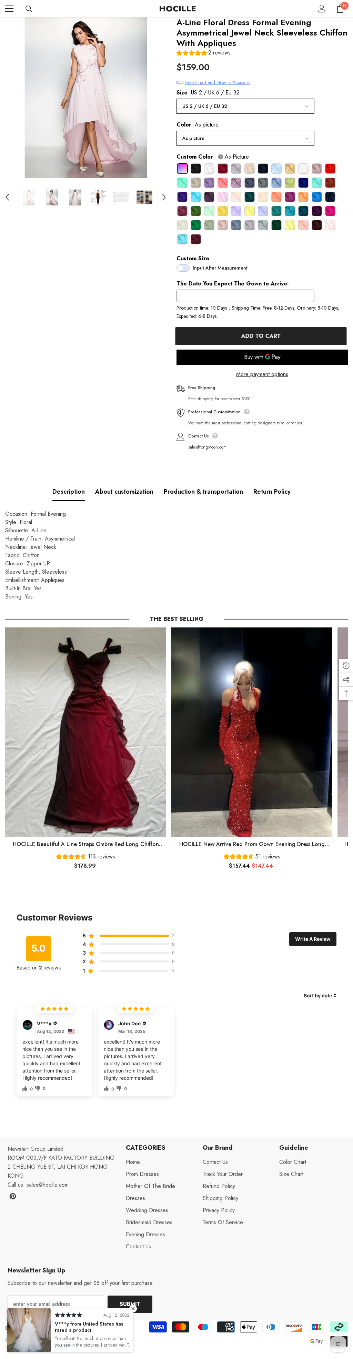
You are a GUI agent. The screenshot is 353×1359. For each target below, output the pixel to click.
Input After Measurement (220, 267)
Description (68, 491)
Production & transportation (203, 491)
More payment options (262, 374)
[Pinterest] (13, 1196)
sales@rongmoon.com (207, 447)
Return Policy (272, 491)
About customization (124, 491)
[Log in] (322, 8)
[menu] (9, 8)
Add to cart (262, 336)
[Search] (29, 9)
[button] (203, 54)
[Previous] (7, 197)
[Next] (164, 197)
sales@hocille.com (48, 1185)
